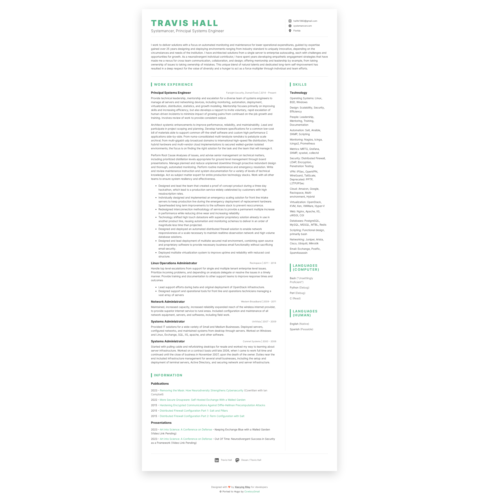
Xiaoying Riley (242, 487)
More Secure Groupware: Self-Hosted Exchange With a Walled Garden (202, 399)
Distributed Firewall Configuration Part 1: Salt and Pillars (194, 410)
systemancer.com (302, 25)
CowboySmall (252, 491)
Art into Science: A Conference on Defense (186, 429)
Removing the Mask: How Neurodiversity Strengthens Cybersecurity (201, 390)
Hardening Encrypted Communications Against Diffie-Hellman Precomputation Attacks (212, 405)
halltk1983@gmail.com (305, 20)
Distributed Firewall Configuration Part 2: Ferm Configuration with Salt (202, 416)
